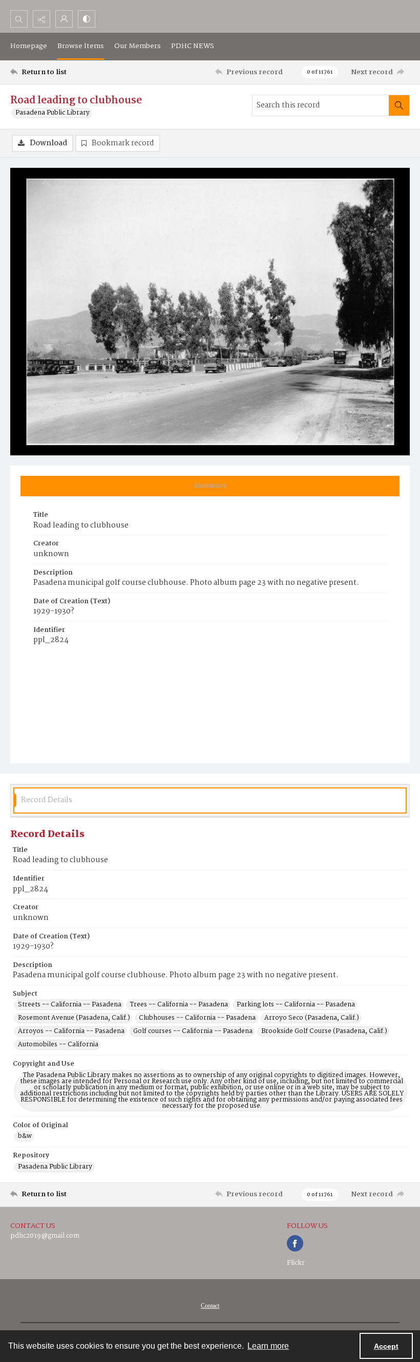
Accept (386, 1346)
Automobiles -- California (58, 1045)
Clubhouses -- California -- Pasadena (197, 1018)
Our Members (137, 46)
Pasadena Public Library (52, 113)
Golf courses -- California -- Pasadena (193, 1031)
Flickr (296, 1263)
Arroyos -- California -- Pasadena (71, 1031)
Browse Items (80, 46)
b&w (25, 1136)
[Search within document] (399, 105)
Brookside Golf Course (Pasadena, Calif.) (324, 1031)
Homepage (28, 46)
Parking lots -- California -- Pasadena (296, 1005)
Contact (210, 1305)
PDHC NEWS (192, 46)
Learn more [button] (268, 1346)
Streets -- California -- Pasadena (69, 1005)
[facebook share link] (295, 1243)
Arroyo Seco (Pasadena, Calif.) (311, 1018)
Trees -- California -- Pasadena (179, 1005)
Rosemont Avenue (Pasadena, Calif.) (74, 1018)
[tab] (210, 486)
